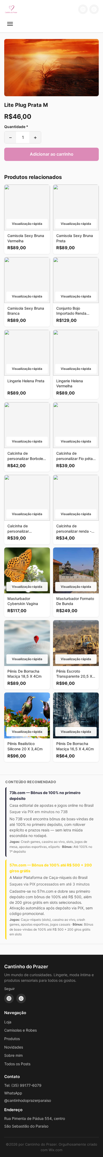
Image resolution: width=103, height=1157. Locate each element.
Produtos (12, 1038)
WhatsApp (13, 1093)
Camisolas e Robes (20, 1030)
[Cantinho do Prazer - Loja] (11, 9)
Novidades (13, 1047)
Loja (7, 1022)
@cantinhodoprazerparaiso (27, 1100)
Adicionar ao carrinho (51, 154)
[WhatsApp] (94, 9)
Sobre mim (13, 1055)
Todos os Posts (17, 1064)
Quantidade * (16, 126)
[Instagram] (83, 9)
